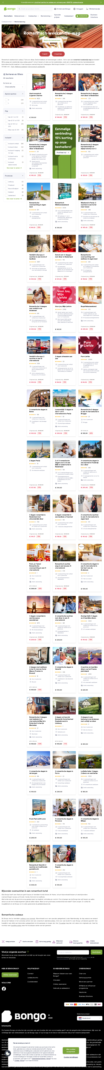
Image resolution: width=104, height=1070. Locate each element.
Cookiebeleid (32, 982)
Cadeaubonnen (7, 22)
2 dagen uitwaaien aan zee (63, 357)
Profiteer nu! (61, 152)
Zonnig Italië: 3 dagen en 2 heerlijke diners (89, 617)
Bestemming (45, 16)
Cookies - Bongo (19, 1061)
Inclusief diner (13, 147)
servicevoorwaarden (62, 959)
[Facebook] (4, 988)
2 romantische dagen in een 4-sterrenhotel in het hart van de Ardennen (90, 567)
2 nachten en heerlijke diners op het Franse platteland (89, 669)
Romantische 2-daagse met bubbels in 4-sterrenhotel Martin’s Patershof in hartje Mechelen (38, 721)
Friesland (11, 185)
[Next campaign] (101, 2)
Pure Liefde (85, 356)
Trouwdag (62, 923)
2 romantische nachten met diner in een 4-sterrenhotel (64, 618)
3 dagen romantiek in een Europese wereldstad (37, 618)
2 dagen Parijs (34, 461)
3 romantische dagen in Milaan (90, 820)
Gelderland (11, 195)
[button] (8, 1053)
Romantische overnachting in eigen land (37, 205)
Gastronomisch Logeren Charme (35, 94)
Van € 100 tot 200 (12, 125)
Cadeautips (32, 16)
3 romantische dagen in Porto (64, 772)
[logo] (9, 8)
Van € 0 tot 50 (13, 117)
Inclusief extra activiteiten (13, 157)
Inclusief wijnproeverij (12, 163)
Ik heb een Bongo (63, 9)
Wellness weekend (21, 67)
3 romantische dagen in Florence (64, 820)
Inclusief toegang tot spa (14, 152)
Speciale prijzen (57, 16)
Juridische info (32, 978)
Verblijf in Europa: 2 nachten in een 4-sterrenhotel (36, 358)
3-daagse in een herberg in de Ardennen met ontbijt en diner (90, 719)
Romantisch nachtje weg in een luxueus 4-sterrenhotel (63, 566)
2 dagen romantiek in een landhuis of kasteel (64, 516)
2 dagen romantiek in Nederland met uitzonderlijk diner (37, 517)
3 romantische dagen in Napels (64, 866)
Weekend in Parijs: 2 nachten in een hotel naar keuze (88, 205)
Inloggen (79, 9)
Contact (30, 974)
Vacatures (82, 992)
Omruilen (56, 980)
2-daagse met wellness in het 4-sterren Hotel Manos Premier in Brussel (38, 670)
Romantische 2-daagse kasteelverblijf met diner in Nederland (38, 146)
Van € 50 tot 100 (14, 121)
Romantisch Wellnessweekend (62, 204)
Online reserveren (10, 975)
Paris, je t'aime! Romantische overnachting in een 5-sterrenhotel (37, 567)
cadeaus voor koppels (27, 919)
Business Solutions (94, 16)
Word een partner (86, 982)
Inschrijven (96, 952)
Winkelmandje (94, 9)
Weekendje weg (19, 22)
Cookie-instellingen (71, 1057)
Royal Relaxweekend (88, 306)
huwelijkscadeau (16, 926)
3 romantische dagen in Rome (38, 410)
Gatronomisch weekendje (36, 67)
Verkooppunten (85, 978)
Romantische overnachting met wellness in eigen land (89, 257)
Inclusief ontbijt (13, 144)
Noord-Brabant (13, 189)
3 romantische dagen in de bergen (38, 772)
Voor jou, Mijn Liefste (63, 306)
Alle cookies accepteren (70, 1050)
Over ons (82, 974)
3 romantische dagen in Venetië (64, 668)
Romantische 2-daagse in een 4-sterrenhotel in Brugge (90, 411)
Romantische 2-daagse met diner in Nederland (89, 94)
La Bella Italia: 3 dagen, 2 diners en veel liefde (89, 772)
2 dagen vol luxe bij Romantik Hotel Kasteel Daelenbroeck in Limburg (64, 720)
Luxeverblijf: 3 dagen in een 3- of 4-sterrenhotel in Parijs (64, 411)
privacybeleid (87, 957)
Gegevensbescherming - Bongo (41, 1059)
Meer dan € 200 (13, 130)
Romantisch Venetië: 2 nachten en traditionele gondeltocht (38, 867)
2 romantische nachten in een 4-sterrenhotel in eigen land (90, 517)
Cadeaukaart (69, 16)
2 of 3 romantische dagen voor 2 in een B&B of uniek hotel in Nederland (63, 464)
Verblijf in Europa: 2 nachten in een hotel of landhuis (38, 257)
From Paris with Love (37, 819)
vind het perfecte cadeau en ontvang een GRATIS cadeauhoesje (58, 2)
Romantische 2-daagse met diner (64, 94)
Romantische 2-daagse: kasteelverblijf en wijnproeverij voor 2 (90, 146)
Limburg (11, 182)
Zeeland (11, 192)
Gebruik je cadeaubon (61, 988)
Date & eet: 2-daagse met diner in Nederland (64, 256)
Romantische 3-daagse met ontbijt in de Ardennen (38, 308)
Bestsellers (8, 16)
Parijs (12, 67)
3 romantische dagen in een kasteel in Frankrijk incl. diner (90, 463)
